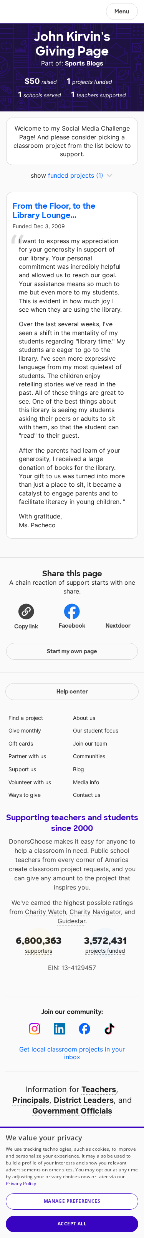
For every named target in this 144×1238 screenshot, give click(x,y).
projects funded (105, 944)
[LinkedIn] (60, 1029)
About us (84, 718)
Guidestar (71, 921)
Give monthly (24, 730)
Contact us (86, 795)
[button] (26, 616)
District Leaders (84, 1100)
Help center (72, 691)
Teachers (98, 1089)
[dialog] (72, 1182)
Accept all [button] (72, 1223)
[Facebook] (85, 1029)
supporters (38, 944)
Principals (30, 1100)
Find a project (25, 718)
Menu (121, 11)
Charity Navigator (95, 912)
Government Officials (72, 1110)
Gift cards (20, 743)
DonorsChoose (24, 12)
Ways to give (24, 795)
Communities (89, 756)
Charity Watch (45, 912)
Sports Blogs (84, 63)
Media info (86, 782)
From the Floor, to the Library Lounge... (54, 210)
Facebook (72, 625)
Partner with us (27, 756)
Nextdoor (118, 625)
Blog (78, 769)
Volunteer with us (29, 782)
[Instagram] (35, 1029)
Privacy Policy (21, 1183)
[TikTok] (110, 1029)
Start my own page (72, 651)
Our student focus (95, 730)
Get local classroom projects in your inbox (72, 1053)
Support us (22, 769)
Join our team (90, 743)
